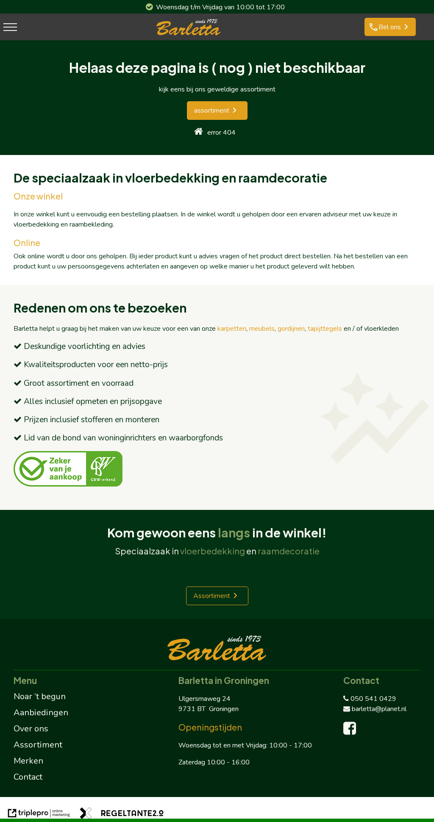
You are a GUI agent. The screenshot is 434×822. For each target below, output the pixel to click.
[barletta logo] (189, 35)
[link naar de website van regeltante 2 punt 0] (121, 814)
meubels (262, 328)
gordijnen (291, 328)
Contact (28, 777)
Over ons (31, 728)
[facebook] (351, 731)
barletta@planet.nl (379, 709)
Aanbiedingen (41, 712)
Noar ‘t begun (40, 696)
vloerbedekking (212, 550)
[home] (198, 132)
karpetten (231, 328)
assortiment (211, 110)
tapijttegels (325, 328)
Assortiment (211, 596)
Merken (28, 761)
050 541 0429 (373, 698)
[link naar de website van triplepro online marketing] (39, 814)
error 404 (221, 132)
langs (234, 532)
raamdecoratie (289, 550)
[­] (10, 27)
